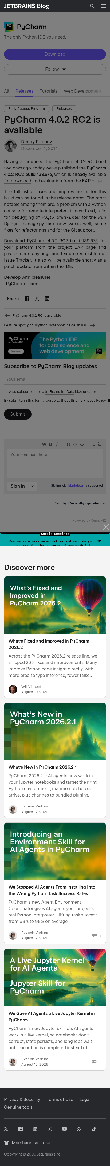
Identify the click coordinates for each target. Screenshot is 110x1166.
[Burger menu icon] (103, 5)
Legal (85, 1099)
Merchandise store (29, 1142)
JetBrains (45, 1154)
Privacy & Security (22, 1099)
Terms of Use (59, 1099)
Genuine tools (18, 1107)
